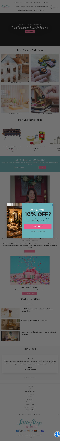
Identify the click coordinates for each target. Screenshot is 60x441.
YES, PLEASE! (38, 226)
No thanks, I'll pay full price (38, 231)
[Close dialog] (52, 205)
